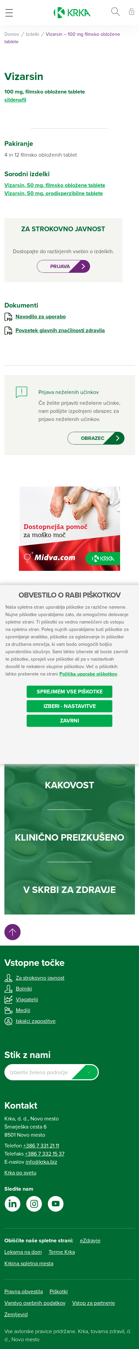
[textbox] (52, 1072)
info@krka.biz (41, 1162)
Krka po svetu (20, 1172)
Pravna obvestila (23, 1291)
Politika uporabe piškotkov (88, 674)
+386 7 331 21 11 (41, 1145)
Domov (11, 34)
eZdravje (90, 1240)
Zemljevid (16, 1314)
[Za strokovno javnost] (131, 12)
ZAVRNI (69, 720)
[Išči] (115, 13)
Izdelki (32, 34)
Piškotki (59, 1291)
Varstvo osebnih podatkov (34, 1303)
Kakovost (69, 785)
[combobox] (51, 1072)
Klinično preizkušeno (69, 837)
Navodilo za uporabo (41, 316)
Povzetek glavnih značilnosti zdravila (60, 330)
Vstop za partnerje (93, 1303)
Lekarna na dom (23, 1252)
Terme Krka (62, 1252)
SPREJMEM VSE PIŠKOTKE (70, 691)
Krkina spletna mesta (28, 1263)
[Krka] (72, 12)
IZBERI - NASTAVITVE (70, 706)
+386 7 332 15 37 (44, 1153)
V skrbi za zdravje (69, 890)
